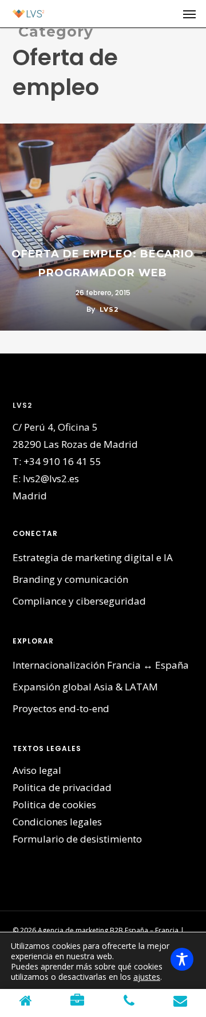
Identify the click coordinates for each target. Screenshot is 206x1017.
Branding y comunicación (70, 579)
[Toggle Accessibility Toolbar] (182, 959)
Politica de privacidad (62, 787)
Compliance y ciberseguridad (79, 600)
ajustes (146, 977)
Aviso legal (37, 770)
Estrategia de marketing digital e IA (93, 557)
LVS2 (109, 309)
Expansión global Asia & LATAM (85, 686)
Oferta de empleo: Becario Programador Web (102, 264)
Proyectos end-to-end (61, 708)
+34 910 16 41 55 (62, 461)
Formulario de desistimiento (77, 838)
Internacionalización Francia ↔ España (101, 665)
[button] (189, 13)
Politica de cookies (54, 804)
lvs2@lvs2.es (51, 478)
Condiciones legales (57, 821)
